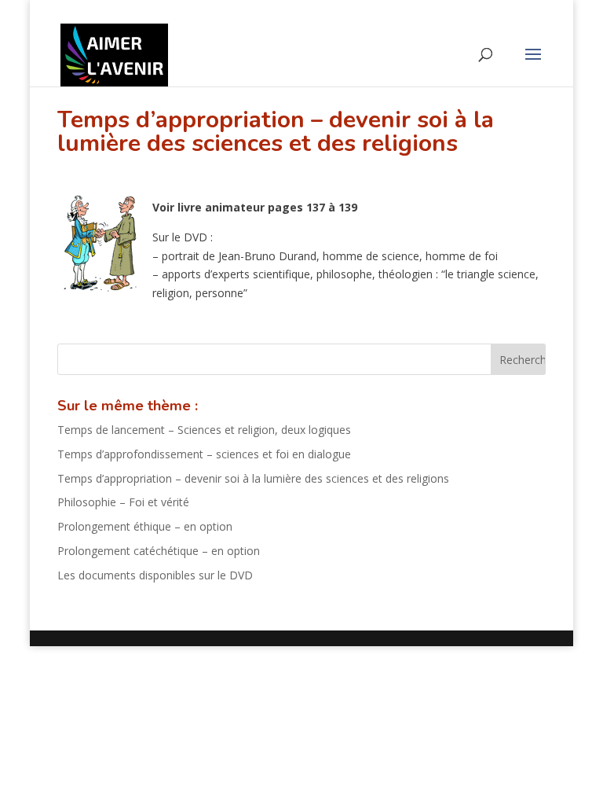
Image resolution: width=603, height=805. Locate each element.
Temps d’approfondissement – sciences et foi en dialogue (204, 454)
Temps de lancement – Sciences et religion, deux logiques (204, 429)
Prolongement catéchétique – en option (158, 550)
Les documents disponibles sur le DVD (155, 575)
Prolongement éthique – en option (144, 526)
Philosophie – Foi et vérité (123, 501)
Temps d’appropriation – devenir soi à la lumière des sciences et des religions (253, 478)
